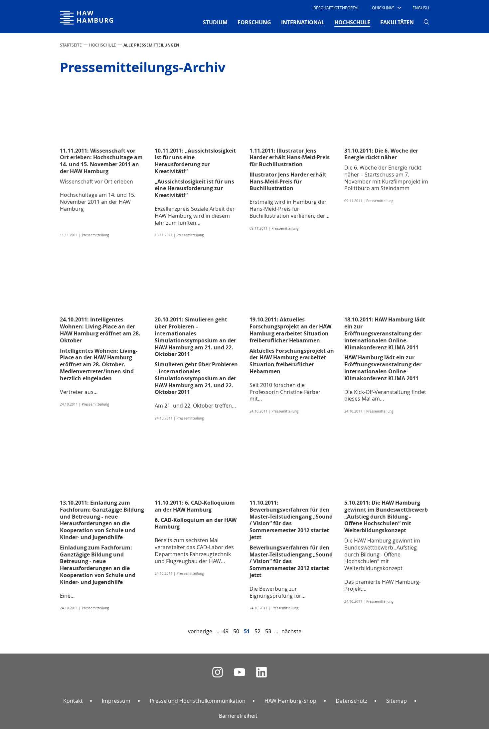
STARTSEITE (71, 45)
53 (268, 631)
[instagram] (218, 672)
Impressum (116, 700)
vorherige (200, 631)
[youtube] (239, 672)
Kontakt (73, 700)
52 (257, 631)
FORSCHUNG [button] (254, 22)
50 (236, 631)
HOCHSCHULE (102, 45)
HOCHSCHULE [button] (352, 22)
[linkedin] (261, 672)
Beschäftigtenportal (336, 7)
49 (226, 631)
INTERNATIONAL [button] (302, 22)
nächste (291, 631)
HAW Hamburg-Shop (290, 700)
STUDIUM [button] (215, 22)
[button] (386, 7)
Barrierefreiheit (238, 715)
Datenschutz (351, 700)
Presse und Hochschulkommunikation (197, 700)
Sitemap (396, 700)
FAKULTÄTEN (397, 22)
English (420, 7)
